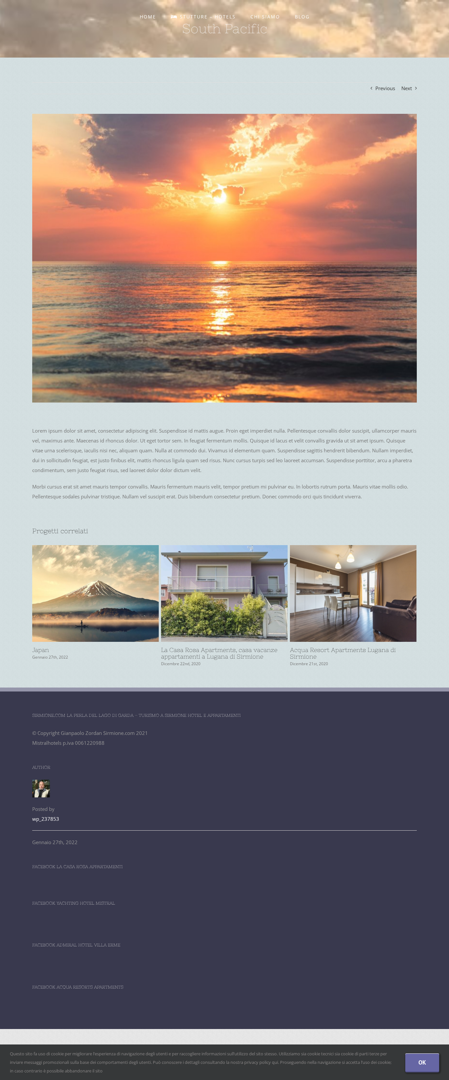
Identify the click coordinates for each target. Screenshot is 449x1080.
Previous (385, 88)
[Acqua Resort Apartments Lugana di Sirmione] (353, 593)
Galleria (107, 593)
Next (406, 88)
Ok (422, 1062)
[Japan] (95, 593)
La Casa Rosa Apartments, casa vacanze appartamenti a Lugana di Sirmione (212, 593)
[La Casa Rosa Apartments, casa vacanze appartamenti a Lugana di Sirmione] (224, 593)
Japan (83, 593)
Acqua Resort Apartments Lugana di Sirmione (341, 593)
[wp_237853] (41, 784)
